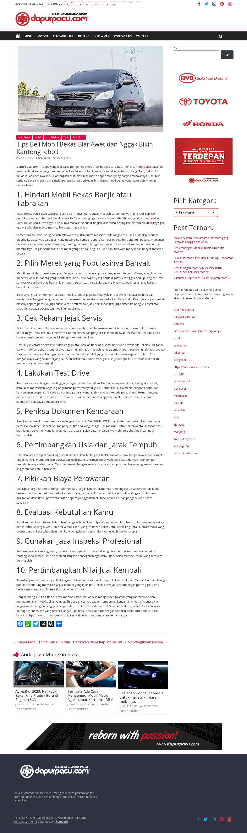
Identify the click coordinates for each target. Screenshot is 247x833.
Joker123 (179, 352)
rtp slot (178, 338)
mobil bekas (144, 166)
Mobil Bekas (52, 137)
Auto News (24, 137)
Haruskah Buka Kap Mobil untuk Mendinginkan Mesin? (120, 642)
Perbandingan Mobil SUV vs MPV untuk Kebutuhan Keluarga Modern (101, 3)
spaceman (180, 345)
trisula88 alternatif (185, 316)
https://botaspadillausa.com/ (191, 367)
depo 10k (179, 410)
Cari (176, 48)
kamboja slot (182, 381)
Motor (43, 36)
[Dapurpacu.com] (18, 36)
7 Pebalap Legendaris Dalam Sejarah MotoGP (202, 278)
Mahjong (179, 432)
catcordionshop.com (186, 453)
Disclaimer (101, 36)
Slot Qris (179, 424)
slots (177, 417)
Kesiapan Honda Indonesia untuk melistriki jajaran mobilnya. (141, 697)
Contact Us (123, 36)
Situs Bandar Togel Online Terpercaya (197, 331)
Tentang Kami (63, 36)
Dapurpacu (44, 158)
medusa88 (180, 396)
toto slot (179, 403)
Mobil (29, 36)
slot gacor (180, 360)
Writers (142, 36)
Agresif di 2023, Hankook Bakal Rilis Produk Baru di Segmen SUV (36, 695)
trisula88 (179, 374)
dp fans (83, 36)
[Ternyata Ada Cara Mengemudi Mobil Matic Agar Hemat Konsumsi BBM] (91, 663)
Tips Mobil (78, 137)
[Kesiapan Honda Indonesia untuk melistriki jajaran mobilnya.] (143, 663)
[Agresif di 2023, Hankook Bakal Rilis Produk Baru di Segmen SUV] (39, 663)
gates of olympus (184, 439)
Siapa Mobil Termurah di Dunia (42, 642)
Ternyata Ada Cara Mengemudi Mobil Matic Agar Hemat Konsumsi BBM (90, 695)
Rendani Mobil (64, 158)
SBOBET (179, 324)
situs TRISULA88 (184, 309)
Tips (65, 137)
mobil (152, 218)
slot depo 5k (181, 446)
